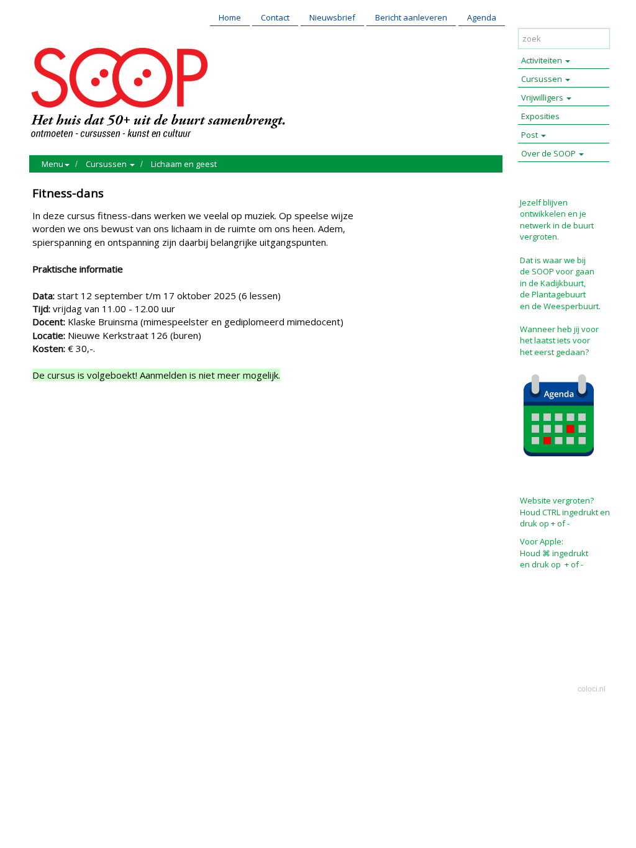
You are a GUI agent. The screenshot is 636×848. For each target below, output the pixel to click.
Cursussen (542, 78)
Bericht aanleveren (411, 17)
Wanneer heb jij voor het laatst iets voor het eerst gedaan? (559, 340)
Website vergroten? (557, 500)
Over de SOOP (549, 153)
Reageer (103, 429)
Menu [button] (52, 163)
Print (44, 429)
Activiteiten (542, 60)
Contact (275, 17)
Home (230, 17)
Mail (70, 429)
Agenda (481, 17)
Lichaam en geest (184, 163)
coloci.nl (592, 689)
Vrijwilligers (543, 97)
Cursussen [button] (107, 163)
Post (530, 134)
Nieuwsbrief (332, 17)
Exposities (540, 116)
